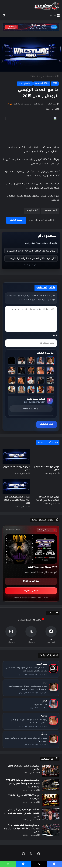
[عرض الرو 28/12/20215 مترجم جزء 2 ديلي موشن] (45, 486)
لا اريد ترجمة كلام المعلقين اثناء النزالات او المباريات (32, 258)
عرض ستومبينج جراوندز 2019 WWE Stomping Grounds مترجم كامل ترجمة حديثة (23, 783)
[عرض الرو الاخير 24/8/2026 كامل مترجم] (50, 771)
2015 (32, 77)
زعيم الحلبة (52, 104)
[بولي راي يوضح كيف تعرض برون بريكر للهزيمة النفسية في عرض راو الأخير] (50, 830)
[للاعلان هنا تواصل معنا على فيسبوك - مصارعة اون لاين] (31, 27)
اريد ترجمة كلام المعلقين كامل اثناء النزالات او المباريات (31, 251)
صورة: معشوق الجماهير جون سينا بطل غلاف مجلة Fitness (17, 500)
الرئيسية (53, 77)
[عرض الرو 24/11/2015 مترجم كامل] (16, 456)
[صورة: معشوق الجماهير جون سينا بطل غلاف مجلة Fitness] (16, 486)
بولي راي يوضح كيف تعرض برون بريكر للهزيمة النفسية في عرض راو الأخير (22, 828)
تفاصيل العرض (31, 591)
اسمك (53, 336)
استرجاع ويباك (41, 77)
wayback (31, 211)
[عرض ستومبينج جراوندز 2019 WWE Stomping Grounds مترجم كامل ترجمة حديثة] (50, 785)
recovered (49, 211)
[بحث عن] (4, 15)
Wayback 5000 (42, 83)
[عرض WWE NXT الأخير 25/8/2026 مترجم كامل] (50, 800)
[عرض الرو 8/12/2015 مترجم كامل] (45, 456)
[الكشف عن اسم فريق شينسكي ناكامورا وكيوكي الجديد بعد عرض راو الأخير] (50, 814)
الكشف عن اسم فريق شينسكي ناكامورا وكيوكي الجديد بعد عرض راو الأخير (21, 813)
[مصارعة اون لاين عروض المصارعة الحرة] (47, 6)
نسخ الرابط (16, 220)
